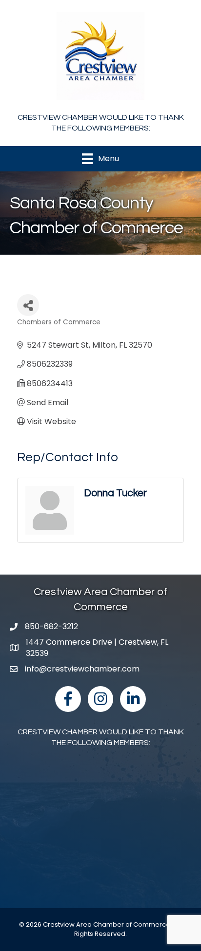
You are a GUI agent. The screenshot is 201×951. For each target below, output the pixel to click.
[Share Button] (28, 305)
